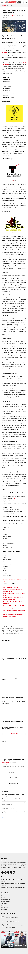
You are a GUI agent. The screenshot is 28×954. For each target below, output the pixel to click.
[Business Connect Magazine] (14, 2)
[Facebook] (2, 872)
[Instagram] (5, 872)
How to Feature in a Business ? (13, 614)
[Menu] (2, 2)
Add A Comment (14, 733)
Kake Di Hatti (11, 771)
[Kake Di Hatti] (5, 772)
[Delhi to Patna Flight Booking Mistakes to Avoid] (14, 689)
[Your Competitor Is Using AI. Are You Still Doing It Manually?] (14, 713)
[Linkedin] (8, 872)
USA (14, 498)
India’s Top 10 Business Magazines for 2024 (13, 605)
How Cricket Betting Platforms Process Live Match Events (12, 879)
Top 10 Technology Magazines (10, 587)
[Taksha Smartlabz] (5, 778)
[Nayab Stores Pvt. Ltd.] (5, 785)
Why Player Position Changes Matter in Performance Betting (13, 883)
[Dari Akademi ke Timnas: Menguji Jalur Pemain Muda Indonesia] (14, 669)
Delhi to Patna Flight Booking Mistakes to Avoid (12, 697)
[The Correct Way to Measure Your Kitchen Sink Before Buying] (14, 650)
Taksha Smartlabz (12, 777)
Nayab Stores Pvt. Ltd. (13, 783)
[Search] (26, 2)
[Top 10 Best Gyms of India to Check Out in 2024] (14, 31)
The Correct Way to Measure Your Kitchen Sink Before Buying (13, 887)
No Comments (20, 15)
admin (4, 15)
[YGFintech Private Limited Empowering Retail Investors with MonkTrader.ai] (14, 751)
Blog (14, 15)
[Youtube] (14, 872)
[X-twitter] (11, 872)
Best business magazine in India (11, 608)
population (4, 52)
